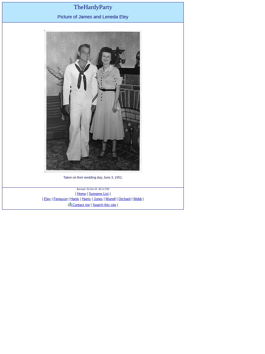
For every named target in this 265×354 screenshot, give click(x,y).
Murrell (111, 199)
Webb (137, 199)
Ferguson (61, 199)
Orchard (124, 199)
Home (81, 194)
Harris (86, 199)
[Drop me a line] (69, 205)
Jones (98, 199)
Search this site (104, 205)
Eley (47, 199)
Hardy (74, 199)
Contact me (80, 205)
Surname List (99, 194)
